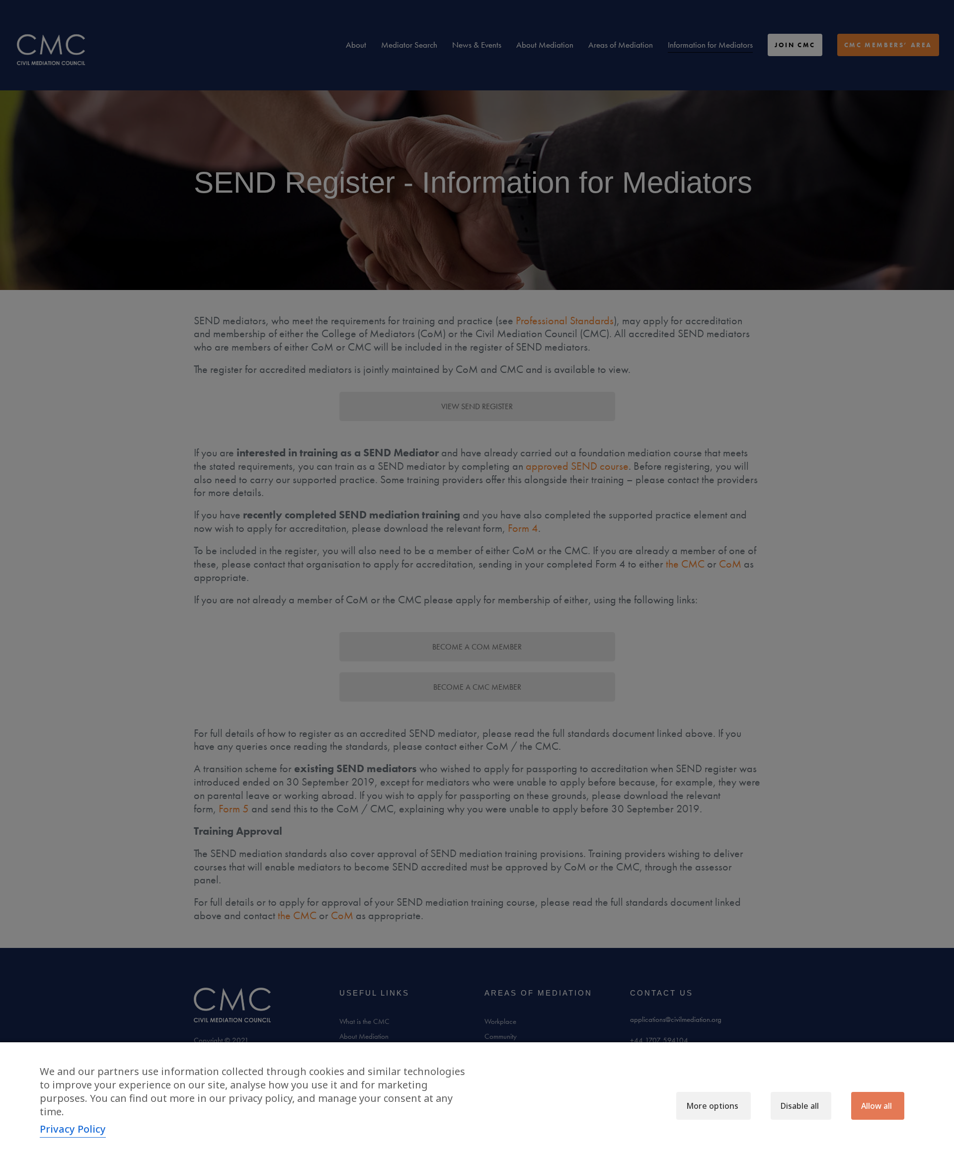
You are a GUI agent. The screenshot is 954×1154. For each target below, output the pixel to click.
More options (712, 1105)
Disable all (800, 1105)
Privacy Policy (73, 1129)
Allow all (876, 1105)
